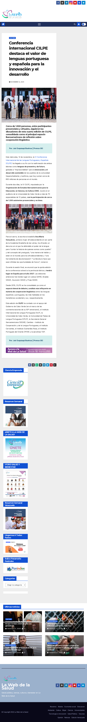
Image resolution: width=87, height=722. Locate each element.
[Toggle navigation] (39, 24)
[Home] (3, 24)
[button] (75, 24)
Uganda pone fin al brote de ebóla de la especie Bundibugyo (20, 649)
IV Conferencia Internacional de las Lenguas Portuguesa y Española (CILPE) (27, 160)
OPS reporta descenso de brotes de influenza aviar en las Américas (61, 625)
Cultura (12, 38)
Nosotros (53, 707)
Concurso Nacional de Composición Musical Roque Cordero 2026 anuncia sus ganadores (22, 624)
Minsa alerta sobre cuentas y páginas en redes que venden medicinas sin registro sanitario (63, 648)
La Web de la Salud (16, 686)
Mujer (64, 710)
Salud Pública (52, 621)
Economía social (70, 707)
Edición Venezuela (78, 717)
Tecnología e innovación (57, 714)
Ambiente (51, 710)
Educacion (81, 707)
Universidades (80, 710)
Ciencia (70, 710)
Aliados (60, 707)
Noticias (67, 717)
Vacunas (82, 714)
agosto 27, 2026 (14, 628)
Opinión (60, 717)
